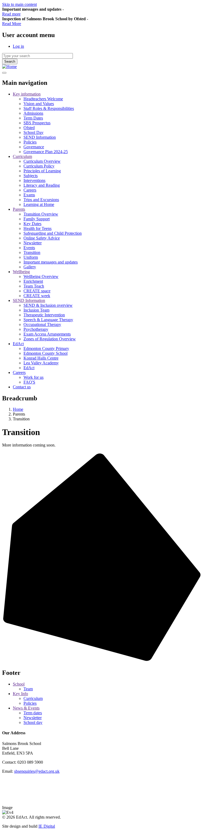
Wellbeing (21, 271)
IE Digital (46, 826)
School (19, 684)
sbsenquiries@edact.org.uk (37, 771)
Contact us (22, 387)
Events (29, 247)
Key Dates (32, 223)
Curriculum (22, 156)
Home (18, 409)
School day (32, 722)
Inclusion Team (36, 310)
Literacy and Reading (41, 185)
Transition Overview (40, 214)
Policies (30, 142)
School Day (33, 132)
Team (28, 689)
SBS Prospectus (36, 123)
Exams (29, 195)
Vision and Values (38, 103)
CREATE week (36, 295)
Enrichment (33, 281)
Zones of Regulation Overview (49, 339)
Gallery (29, 267)
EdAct (18, 343)
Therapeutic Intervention (44, 315)
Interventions (34, 180)
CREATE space (36, 291)
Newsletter (32, 243)
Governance (33, 147)
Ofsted (29, 127)
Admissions (33, 113)
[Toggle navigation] (4, 73)
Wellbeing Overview (40, 276)
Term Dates (33, 118)
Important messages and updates (50, 262)
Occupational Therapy (42, 324)
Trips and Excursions (41, 199)
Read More (11, 23)
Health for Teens (37, 228)
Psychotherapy (35, 329)
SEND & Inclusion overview (48, 305)
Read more (11, 14)
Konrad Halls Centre (40, 358)
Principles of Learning (42, 171)
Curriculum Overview (42, 161)
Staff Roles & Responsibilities (48, 108)
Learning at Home (38, 204)
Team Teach (33, 286)
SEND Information (39, 137)
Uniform (30, 257)
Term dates (32, 713)
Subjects (30, 175)
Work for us (33, 377)
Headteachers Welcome (43, 99)
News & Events (26, 708)
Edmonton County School (45, 353)
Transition (31, 252)
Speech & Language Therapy (48, 319)
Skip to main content (19, 4)
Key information (27, 94)
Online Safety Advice (41, 238)
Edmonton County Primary (46, 348)
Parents (19, 209)
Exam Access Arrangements (47, 334)
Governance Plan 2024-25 (45, 151)
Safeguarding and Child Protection (52, 233)
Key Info (20, 693)
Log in (18, 46)
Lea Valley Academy (41, 363)
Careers (29, 190)
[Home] (9, 66)
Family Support (36, 219)
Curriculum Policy (38, 166)
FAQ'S (29, 382)
